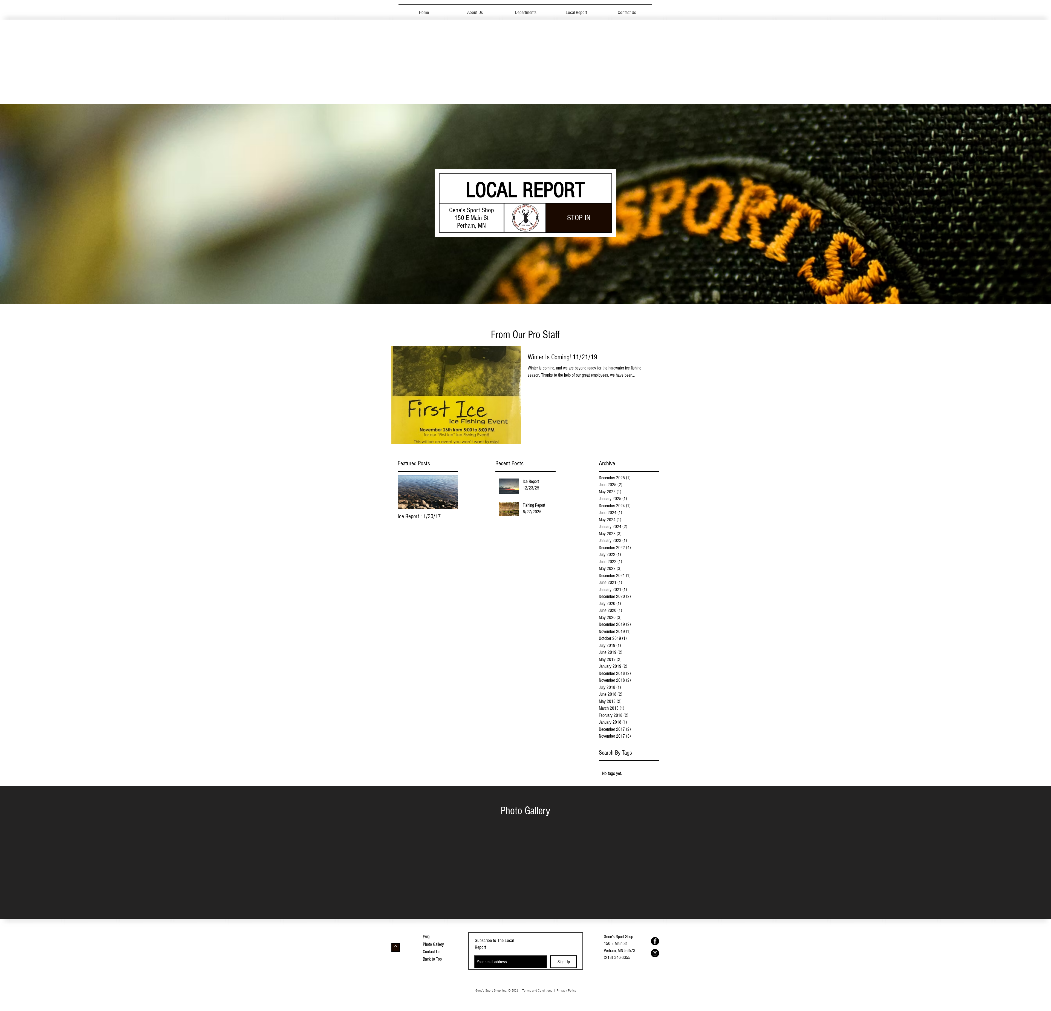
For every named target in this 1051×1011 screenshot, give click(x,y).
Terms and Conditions (537, 991)
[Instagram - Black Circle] (655, 953)
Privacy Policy (566, 991)
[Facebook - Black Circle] (655, 941)
